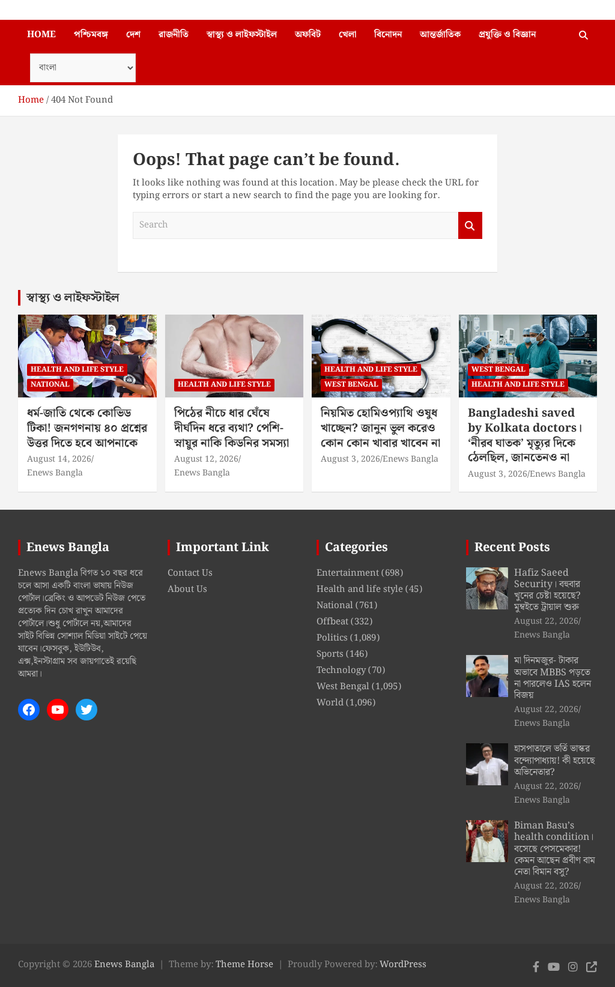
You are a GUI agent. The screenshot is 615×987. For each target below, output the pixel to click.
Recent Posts (512, 547)
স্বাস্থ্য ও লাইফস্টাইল (242, 35)
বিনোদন (388, 35)
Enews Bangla (55, 473)
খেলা (347, 35)
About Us (187, 589)
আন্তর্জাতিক (440, 35)
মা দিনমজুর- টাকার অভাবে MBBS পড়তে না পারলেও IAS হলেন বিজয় (552, 678)
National (50, 384)
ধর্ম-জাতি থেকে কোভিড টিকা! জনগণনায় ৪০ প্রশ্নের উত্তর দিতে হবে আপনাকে (87, 428)
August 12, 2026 (206, 459)
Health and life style (77, 369)
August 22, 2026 (546, 621)
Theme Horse (244, 965)
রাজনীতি (174, 35)
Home (41, 35)
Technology (341, 670)
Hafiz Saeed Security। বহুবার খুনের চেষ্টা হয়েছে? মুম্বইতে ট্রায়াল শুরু (547, 590)
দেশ (133, 35)
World (330, 703)
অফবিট (308, 35)
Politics (332, 638)
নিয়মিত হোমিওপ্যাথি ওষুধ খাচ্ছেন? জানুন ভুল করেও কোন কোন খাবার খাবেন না (380, 428)
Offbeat (332, 622)
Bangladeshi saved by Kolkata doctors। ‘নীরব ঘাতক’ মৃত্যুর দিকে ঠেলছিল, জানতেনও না (525, 435)
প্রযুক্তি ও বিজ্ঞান (507, 35)
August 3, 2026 (350, 459)
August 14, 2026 (59, 459)
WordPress (403, 965)
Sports (330, 654)
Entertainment (348, 573)
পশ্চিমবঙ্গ (91, 35)
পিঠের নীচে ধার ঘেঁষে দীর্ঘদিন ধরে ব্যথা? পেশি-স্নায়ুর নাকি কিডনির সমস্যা (231, 428)
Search (470, 225)
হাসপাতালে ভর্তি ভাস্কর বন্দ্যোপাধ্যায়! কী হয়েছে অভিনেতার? (554, 760)
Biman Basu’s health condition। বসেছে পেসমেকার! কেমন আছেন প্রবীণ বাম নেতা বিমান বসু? (554, 849)
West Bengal (351, 384)
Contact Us (190, 573)
